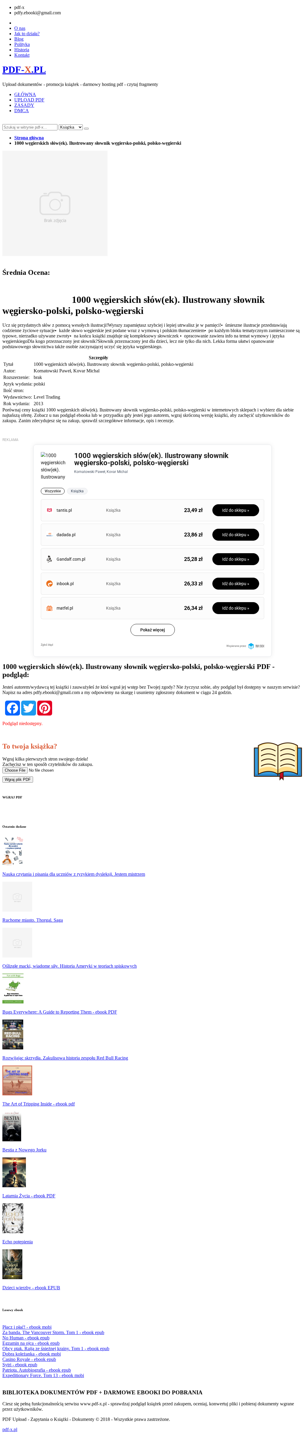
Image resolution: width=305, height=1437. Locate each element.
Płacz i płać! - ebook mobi (27, 1327)
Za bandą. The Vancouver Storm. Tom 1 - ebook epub (53, 1332)
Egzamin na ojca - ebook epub (31, 1343)
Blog (19, 38)
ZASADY (24, 105)
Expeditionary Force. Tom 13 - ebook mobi (43, 1375)
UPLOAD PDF (29, 99)
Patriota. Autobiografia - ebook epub (36, 1370)
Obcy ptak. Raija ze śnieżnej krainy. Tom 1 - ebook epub (55, 1348)
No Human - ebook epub (25, 1337)
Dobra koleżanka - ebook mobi (31, 1353)
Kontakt (21, 55)
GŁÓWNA (25, 94)
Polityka (22, 44)
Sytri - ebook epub (19, 1364)
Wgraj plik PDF (18, 779)
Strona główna (29, 137)
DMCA (21, 110)
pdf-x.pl (9, 1429)
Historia (21, 49)
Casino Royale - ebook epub (29, 1359)
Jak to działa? (27, 33)
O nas (19, 28)
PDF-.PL (24, 69)
